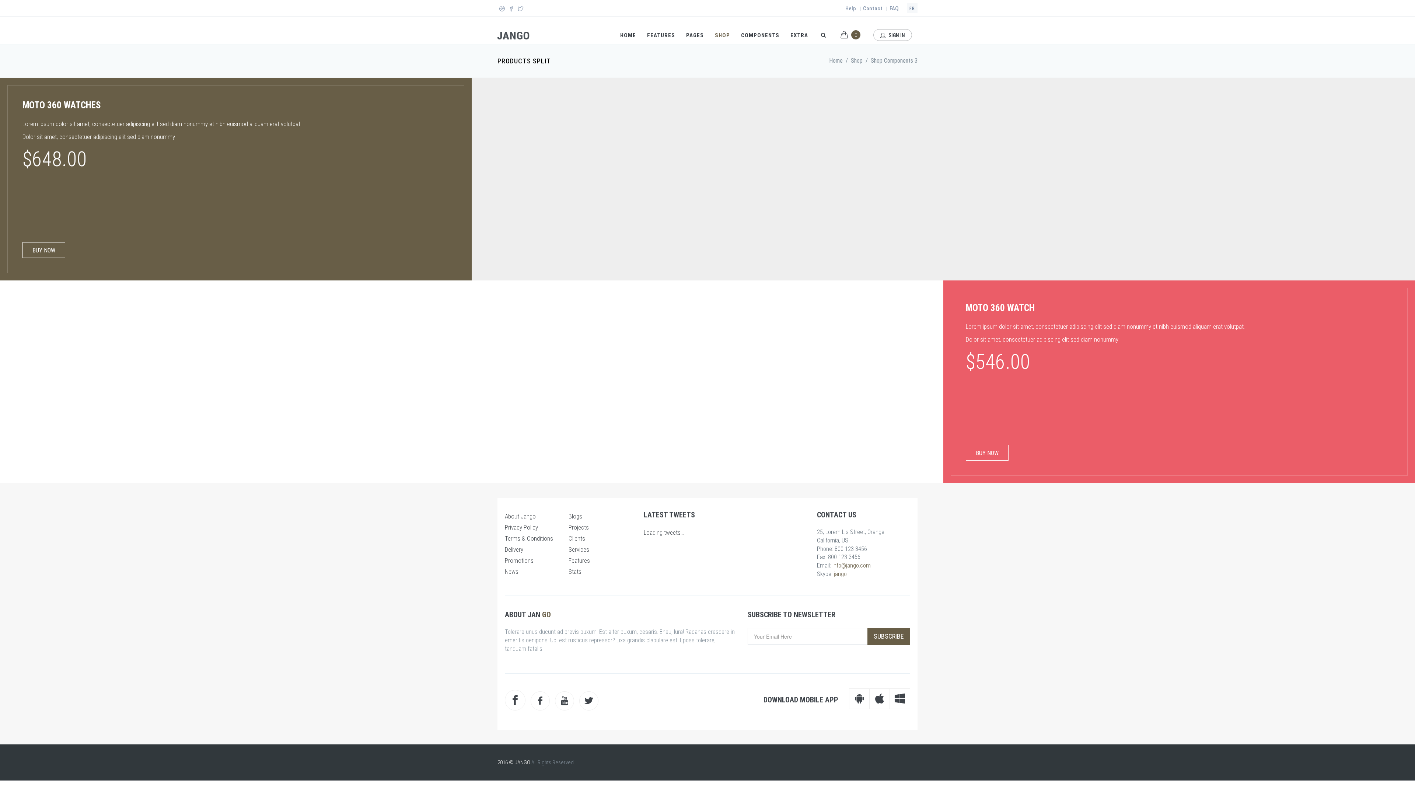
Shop (722, 35)
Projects (579, 527)
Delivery (514, 549)
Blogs (575, 516)
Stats (575, 571)
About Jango (520, 516)
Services (579, 549)
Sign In (896, 35)
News (511, 571)
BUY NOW (43, 250)
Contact (873, 8)
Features (661, 35)
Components (760, 35)
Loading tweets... (664, 532)
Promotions (519, 560)
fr (912, 8)
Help (850, 8)
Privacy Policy (521, 527)
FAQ (894, 8)
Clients (577, 538)
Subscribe (889, 636)
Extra (799, 35)
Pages (695, 35)
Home (628, 35)
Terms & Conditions (529, 538)
